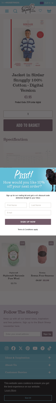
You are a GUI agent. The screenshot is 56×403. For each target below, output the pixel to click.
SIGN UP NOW (28, 221)
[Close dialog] (54, 170)
